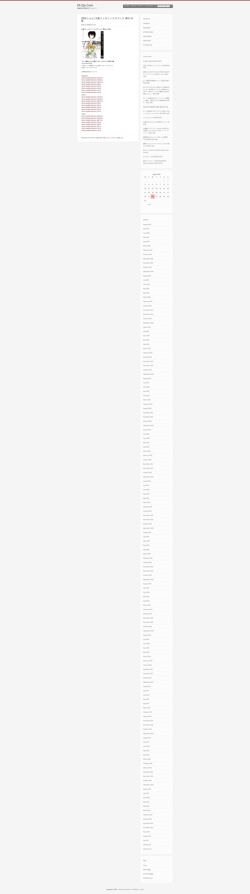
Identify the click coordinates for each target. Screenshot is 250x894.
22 (164, 192)
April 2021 (146, 498)
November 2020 (148, 519)
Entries (147, 869)
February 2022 (147, 455)
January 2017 (147, 716)
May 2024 (146, 340)
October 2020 (147, 524)
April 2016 (146, 755)
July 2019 (146, 588)
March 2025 (147, 297)
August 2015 (147, 789)
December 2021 (148, 464)
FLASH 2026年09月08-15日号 (152, 61)
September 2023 (148, 374)
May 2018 (146, 648)
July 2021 (146, 485)
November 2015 (148, 776)
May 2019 (146, 596)
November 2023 (148, 365)
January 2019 (147, 613)
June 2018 (146, 643)
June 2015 (146, 797)
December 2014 (148, 823)
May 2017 (146, 699)
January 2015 (147, 819)
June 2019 (146, 592)
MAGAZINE (146, 28)
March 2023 (147, 400)
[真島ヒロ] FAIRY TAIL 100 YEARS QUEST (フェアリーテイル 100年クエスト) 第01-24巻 (156, 74)
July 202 (145, 840)
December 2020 (148, 515)
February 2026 (147, 250)
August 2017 (147, 686)
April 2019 (146, 601)
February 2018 (147, 661)
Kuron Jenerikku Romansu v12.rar (91, 92)
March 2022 (147, 451)
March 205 (146, 832)
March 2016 (147, 759)
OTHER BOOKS (148, 32)
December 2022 (148, 412)
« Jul (148, 204)
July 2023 (146, 382)
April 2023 (146, 395)
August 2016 (147, 738)
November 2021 (148, 468)
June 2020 (146, 541)
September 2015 (148, 785)
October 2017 (147, 678)
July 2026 (146, 228)
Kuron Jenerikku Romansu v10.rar (91, 88)
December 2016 (148, 720)
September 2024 (148, 323)
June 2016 (146, 746)
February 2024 (147, 353)
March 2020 (147, 554)
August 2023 (147, 378)
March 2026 (147, 246)
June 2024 (146, 335)
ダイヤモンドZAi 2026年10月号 (153, 156)
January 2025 (147, 306)
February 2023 (147, 404)
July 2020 (146, 536)
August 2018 (147, 635)
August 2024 (147, 327)
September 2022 (148, 425)
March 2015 (147, 810)
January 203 (147, 836)
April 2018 (146, 652)
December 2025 (148, 258)
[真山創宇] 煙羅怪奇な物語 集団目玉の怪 (155, 107)
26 (153, 196)
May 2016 (146, 750)
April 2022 (146, 447)
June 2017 (146, 695)
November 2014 (148, 827)
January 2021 (147, 511)
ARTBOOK (146, 23)
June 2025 (146, 284)
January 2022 (147, 459)
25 (149, 196)
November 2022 (148, 417)
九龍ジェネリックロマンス (110, 137)
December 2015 (148, 772)
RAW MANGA (91, 137)
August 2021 (147, 481)
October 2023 (147, 370)
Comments (148, 874)
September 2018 (148, 631)
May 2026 (146, 237)
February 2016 (147, 763)
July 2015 (146, 793)
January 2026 (147, 254)
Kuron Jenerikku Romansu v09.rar (91, 86)
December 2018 (148, 618)
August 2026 (147, 224)
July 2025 (146, 280)
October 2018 (147, 626)
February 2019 (147, 609)
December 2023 (148, 361)
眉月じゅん (120, 137)
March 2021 (147, 502)
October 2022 (147, 421)
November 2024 (148, 314)
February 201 (147, 849)
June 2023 (146, 387)
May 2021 (146, 494)
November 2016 (148, 725)
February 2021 (147, 507)
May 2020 (146, 545)
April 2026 (146, 241)
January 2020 (147, 562)
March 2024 (147, 348)
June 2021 (146, 489)
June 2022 (146, 438)
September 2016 (148, 733)
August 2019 (147, 584)
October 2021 (147, 472)
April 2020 (146, 549)
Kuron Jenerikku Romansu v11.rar (91, 90)
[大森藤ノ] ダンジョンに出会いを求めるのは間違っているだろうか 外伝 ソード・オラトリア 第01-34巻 (156, 131)
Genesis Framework (124, 889)
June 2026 (146, 233)
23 (168, 192)
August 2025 (147, 276)
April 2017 (146, 703)
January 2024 (147, 357)
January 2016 (147, 767)
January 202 (147, 844)
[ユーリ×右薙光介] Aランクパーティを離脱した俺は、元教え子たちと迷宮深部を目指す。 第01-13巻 (156, 100)
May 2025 (146, 288)
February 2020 (147, 558)
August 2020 (147, 532)
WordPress (135, 889)
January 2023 (147, 408)
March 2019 (147, 605)
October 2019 (147, 575)
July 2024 (146, 331)
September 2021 (148, 477)
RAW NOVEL (147, 40)
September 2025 (148, 271)
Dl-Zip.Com (85, 5)
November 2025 (148, 263)
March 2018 (147, 656)
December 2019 (148, 566)
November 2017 (148, 673)
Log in (145, 865)
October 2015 (147, 780)
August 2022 (147, 430)
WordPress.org (147, 878)
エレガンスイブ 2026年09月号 (152, 117)
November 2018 (148, 622)
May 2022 (146, 442)
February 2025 (147, 301)
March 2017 (147, 708)
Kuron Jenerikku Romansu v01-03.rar (92, 78)
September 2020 (148, 528)
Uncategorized (147, 45)
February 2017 (147, 712)
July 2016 (146, 742)
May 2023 (146, 391)
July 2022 (146, 434)
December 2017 (148, 669)
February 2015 (147, 814)
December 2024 (148, 310)
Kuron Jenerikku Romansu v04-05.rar (92, 80)
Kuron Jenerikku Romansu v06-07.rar (92, 82)
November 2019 (148, 571)
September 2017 (148, 682)
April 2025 (146, 293)
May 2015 (146, 802)
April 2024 (146, 344)
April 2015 (146, 806)
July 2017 (146, 690)
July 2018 (146, 639)
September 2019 (148, 579)
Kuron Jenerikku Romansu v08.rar (91, 84)
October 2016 (147, 729)
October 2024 (147, 318)
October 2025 (147, 267)
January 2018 (147, 665)
